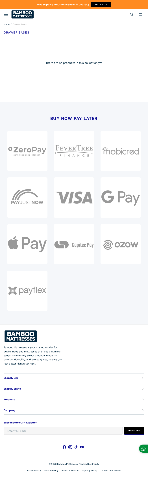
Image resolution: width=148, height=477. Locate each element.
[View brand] (27, 197)
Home (7, 24)
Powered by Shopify (89, 464)
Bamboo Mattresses (67, 464)
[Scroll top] (144, 473)
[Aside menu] (7, 14)
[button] (132, 14)
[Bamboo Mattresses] (22, 14)
